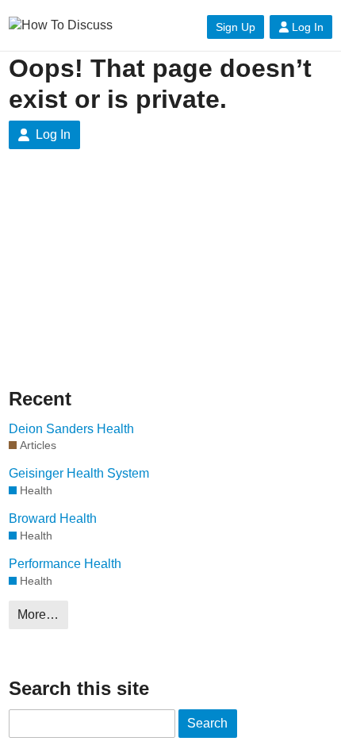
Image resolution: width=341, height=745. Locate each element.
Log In (308, 27)
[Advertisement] (170, 281)
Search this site (79, 688)
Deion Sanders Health (71, 429)
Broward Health (53, 518)
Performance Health (65, 563)
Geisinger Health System (79, 473)
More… (38, 614)
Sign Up (235, 27)
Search (207, 723)
